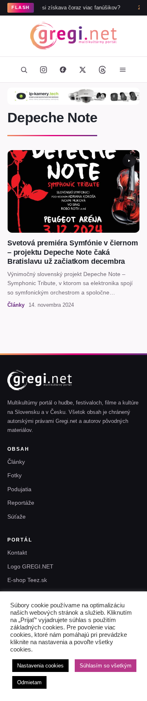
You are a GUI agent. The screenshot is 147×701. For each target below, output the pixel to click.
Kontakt (17, 552)
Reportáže (20, 502)
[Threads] (102, 69)
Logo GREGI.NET (30, 566)
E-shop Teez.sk (27, 580)
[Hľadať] (23, 69)
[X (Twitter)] (82, 69)
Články (16, 461)
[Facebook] (63, 69)
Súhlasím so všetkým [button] (105, 666)
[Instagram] (43, 69)
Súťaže (16, 516)
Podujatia (19, 489)
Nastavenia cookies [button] (40, 666)
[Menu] (122, 69)
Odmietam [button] (29, 682)
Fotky (14, 475)
